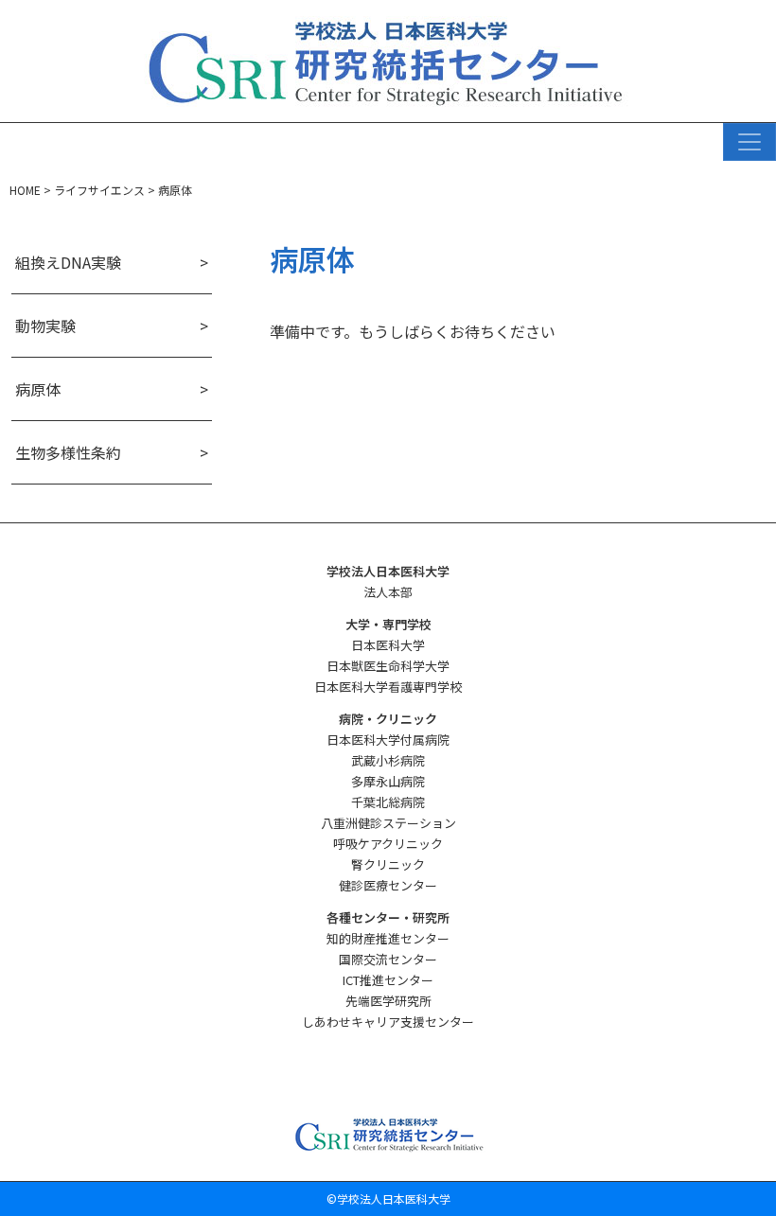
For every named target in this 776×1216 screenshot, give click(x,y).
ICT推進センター (388, 980)
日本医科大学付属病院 (388, 740)
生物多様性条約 (68, 452)
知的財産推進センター (388, 938)
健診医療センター (388, 885)
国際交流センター (388, 959)
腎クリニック (388, 864)
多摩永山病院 (388, 781)
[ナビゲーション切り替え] (749, 142)
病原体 (38, 389)
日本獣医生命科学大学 (388, 666)
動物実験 (45, 325)
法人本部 (388, 592)
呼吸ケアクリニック (388, 844)
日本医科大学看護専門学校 (388, 687)
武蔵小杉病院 (388, 760)
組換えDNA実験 (68, 262)
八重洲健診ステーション (388, 823)
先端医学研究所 (388, 1001)
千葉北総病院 (388, 802)
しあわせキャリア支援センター (388, 1022)
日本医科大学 (388, 645)
